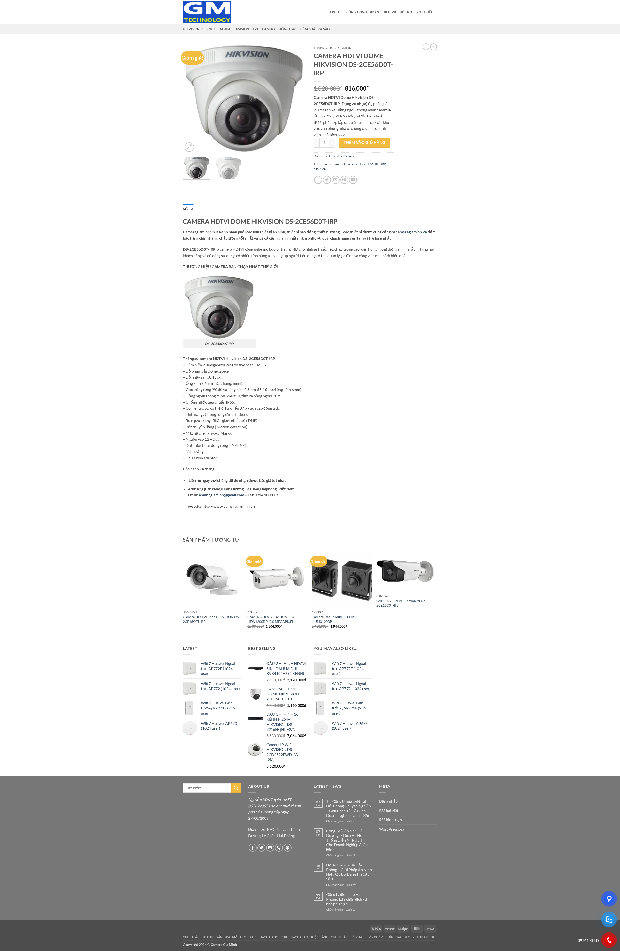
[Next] (298, 98)
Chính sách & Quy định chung (410, 937)
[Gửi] (236, 788)
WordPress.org (391, 829)
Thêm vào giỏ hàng (365, 142)
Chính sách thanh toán (203, 937)
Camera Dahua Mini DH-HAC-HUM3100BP (335, 619)
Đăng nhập (388, 801)
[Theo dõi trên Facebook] (253, 848)
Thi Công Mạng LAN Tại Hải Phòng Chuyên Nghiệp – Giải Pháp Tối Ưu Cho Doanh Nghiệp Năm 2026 (348, 808)
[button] (189, 147)
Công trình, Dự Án (362, 12)
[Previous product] (433, 46)
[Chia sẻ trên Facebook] (318, 180)
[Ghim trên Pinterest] (344, 180)
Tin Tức (336, 12)
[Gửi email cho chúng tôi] (270, 848)
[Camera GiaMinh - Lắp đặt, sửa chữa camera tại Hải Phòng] (207, 12)
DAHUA (224, 29)
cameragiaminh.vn (411, 231)
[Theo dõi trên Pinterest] (288, 848)
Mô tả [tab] (188, 209)
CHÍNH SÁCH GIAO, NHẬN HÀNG (305, 937)
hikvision (320, 169)
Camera (345, 48)
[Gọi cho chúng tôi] (279, 848)
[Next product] (426, 46)
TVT (255, 29)
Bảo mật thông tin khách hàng (251, 937)
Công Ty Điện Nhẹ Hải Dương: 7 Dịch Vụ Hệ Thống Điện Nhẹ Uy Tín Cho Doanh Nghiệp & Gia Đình (347, 840)
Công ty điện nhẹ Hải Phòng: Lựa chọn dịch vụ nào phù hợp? (346, 899)
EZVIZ (210, 29)
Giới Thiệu (425, 12)
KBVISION (241, 29)
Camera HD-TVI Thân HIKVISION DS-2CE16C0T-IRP (211, 619)
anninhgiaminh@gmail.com (221, 494)
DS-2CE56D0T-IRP (371, 164)
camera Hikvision (345, 164)
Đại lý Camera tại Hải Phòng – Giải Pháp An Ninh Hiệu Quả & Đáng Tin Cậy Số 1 (349, 872)
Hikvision (335, 156)
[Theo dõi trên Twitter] (261, 848)
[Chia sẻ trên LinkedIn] (353, 180)
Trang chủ (323, 48)
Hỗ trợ (405, 12)
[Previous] (191, 98)
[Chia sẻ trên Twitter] (327, 180)
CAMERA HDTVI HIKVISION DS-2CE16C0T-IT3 (401, 603)
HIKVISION (191, 29)
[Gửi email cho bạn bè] (336, 180)
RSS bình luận (390, 819)
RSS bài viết (388, 810)
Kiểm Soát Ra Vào (314, 29)
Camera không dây (279, 29)
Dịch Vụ (389, 12)
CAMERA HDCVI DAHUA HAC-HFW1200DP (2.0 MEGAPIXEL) (271, 619)
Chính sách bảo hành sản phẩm (357, 937)
